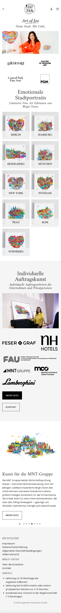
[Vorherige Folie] (6, 474)
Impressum (8, 543)
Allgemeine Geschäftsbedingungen (22, 550)
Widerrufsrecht (10, 554)
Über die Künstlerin (12, 564)
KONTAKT (11, 407)
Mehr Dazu (12, 395)
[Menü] (3, 9)
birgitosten (25, 602)
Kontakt (6, 568)
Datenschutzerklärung (14, 547)
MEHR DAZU (12, 515)
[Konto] (51, 9)
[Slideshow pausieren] (19, 524)
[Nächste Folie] (54, 474)
